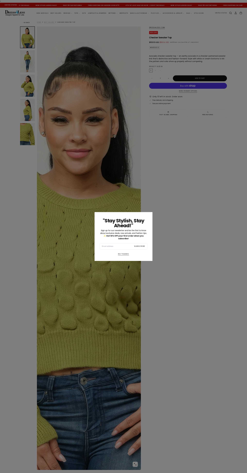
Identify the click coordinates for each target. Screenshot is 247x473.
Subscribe (139, 246)
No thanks (123, 254)
